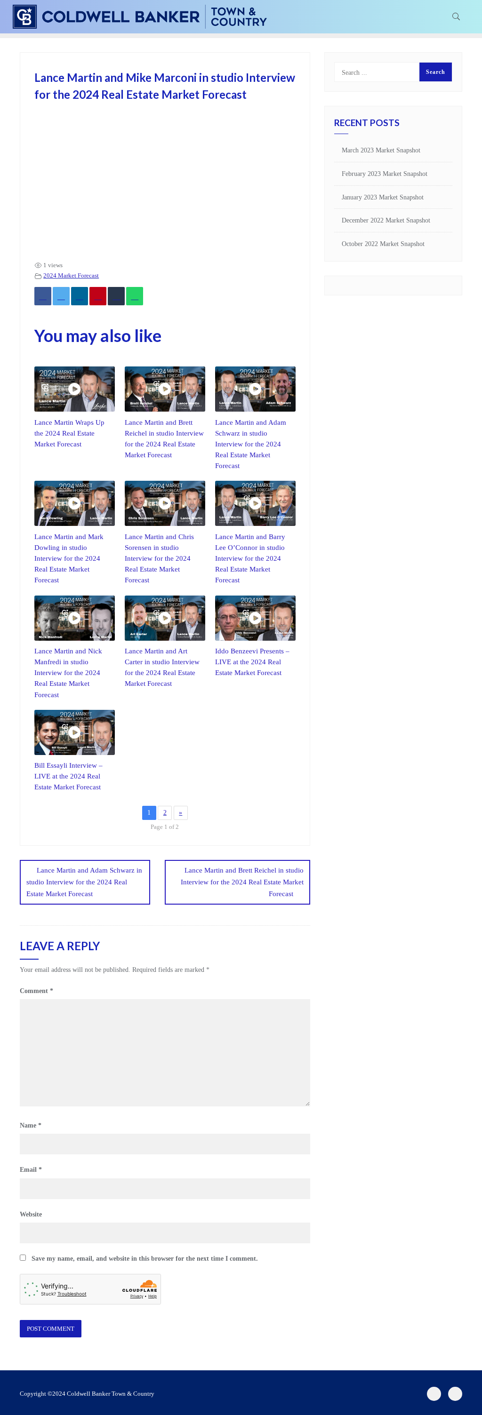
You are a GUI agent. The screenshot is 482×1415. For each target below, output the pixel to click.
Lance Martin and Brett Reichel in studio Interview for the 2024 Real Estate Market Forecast (242, 882)
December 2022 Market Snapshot (386, 220)
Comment (36, 990)
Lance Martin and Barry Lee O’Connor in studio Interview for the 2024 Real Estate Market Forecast (250, 558)
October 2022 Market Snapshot (383, 243)
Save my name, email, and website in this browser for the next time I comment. (145, 1258)
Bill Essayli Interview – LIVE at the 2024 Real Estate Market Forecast (68, 776)
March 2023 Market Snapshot (381, 150)
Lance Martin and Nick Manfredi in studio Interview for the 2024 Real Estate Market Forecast (68, 672)
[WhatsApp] (134, 296)
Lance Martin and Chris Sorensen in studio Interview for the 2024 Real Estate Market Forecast (159, 558)
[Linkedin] (79, 296)
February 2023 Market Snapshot (384, 173)
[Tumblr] (116, 296)
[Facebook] (42, 296)
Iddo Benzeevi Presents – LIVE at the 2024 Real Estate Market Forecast (252, 661)
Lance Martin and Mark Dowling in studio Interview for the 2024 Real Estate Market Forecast (69, 558)
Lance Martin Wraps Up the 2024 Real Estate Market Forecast (69, 433)
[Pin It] (97, 296)
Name (30, 1125)
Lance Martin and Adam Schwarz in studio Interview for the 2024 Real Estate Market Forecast (250, 443)
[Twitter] (61, 296)
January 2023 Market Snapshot (383, 197)
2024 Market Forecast (71, 275)
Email (31, 1169)
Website (31, 1214)
